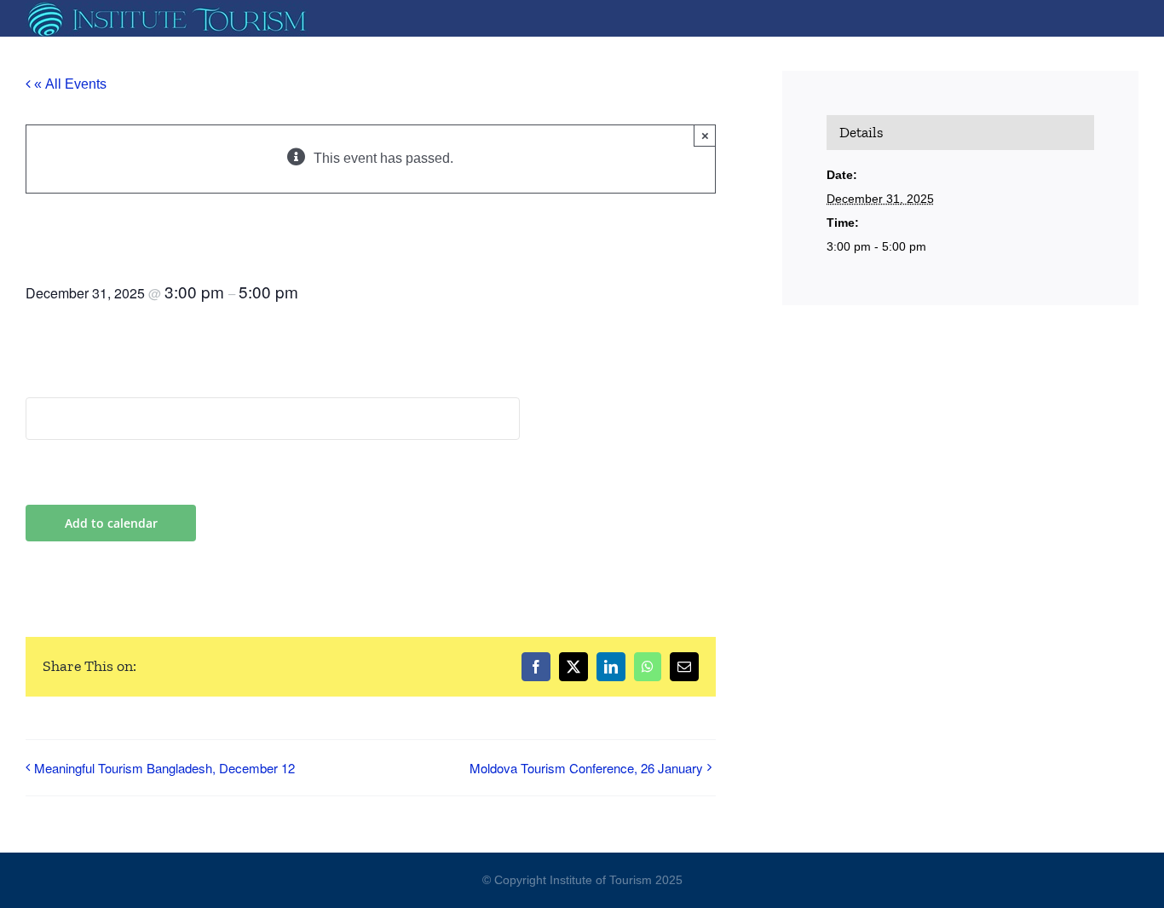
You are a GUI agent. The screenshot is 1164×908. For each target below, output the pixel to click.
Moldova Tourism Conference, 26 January (586, 768)
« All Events (69, 84)
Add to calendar (111, 523)
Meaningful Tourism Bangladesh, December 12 (164, 768)
